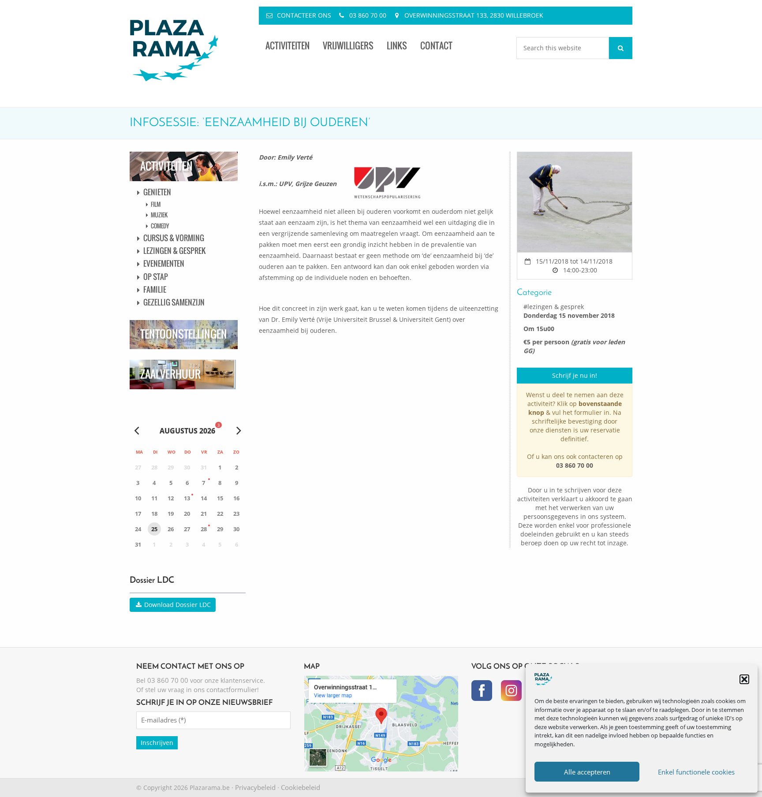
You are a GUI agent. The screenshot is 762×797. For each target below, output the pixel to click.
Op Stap (155, 276)
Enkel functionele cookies (696, 771)
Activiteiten (287, 45)
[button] (744, 679)
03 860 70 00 (367, 15)
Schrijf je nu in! (574, 375)
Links (397, 45)
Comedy (160, 225)
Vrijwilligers (348, 45)
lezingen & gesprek (555, 306)
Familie (154, 289)
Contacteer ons (304, 15)
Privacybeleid (255, 787)
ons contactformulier (225, 689)
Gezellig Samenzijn (174, 302)
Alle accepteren (587, 771)
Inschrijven (157, 742)
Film (156, 204)
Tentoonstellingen (183, 334)
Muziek (159, 214)
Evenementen (163, 263)
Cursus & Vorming (173, 237)
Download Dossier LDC (176, 604)
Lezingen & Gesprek (174, 250)
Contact (436, 45)
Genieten (157, 191)
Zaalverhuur (170, 374)
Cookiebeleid (300, 787)
